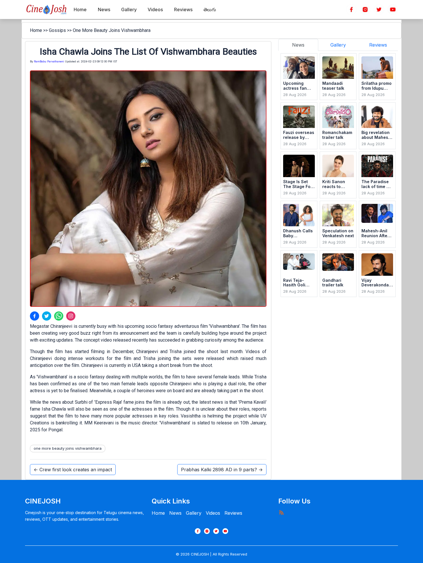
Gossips (57, 30)
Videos (213, 513)
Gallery (193, 513)
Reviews (233, 513)
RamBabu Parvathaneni (49, 61)
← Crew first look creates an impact (73, 469)
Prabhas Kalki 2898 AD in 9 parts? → (222, 469)
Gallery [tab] (338, 45)
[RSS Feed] (281, 512)
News (175, 513)
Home (36, 30)
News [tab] (298, 45)
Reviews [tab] (378, 45)
